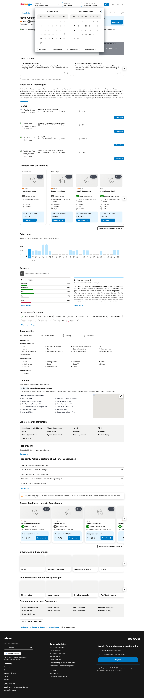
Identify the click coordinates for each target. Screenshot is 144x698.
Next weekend (89, 49)
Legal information (56, 650)
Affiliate (6, 679)
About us (7, 667)
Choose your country (11, 644)
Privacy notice (55, 656)
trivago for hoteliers (10, 690)
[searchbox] (47, 5)
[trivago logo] (26, 4)
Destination (38, 3)
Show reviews (26, 305)
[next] (100, 11)
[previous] (26, 256)
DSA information (55, 659)
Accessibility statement (58, 653)
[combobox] (47, 4)
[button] (47, 4)
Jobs (5, 670)
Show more (24, 101)
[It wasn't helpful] (67, 73)
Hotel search (24, 627)
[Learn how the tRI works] (48, 273)
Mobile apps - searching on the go (16, 687)
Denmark (43, 627)
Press (6, 676)
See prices (115, 22)
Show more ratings (28, 325)
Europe (34, 627)
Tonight (43, 49)
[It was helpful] (64, 73)
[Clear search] (59, 4)
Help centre (54, 673)
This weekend (73, 49)
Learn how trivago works (58, 676)
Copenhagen (54, 627)
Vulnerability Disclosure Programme (62, 666)
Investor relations (10, 673)
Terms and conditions (57, 647)
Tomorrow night (58, 49)
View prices (119, 117)
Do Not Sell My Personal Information (62, 663)
